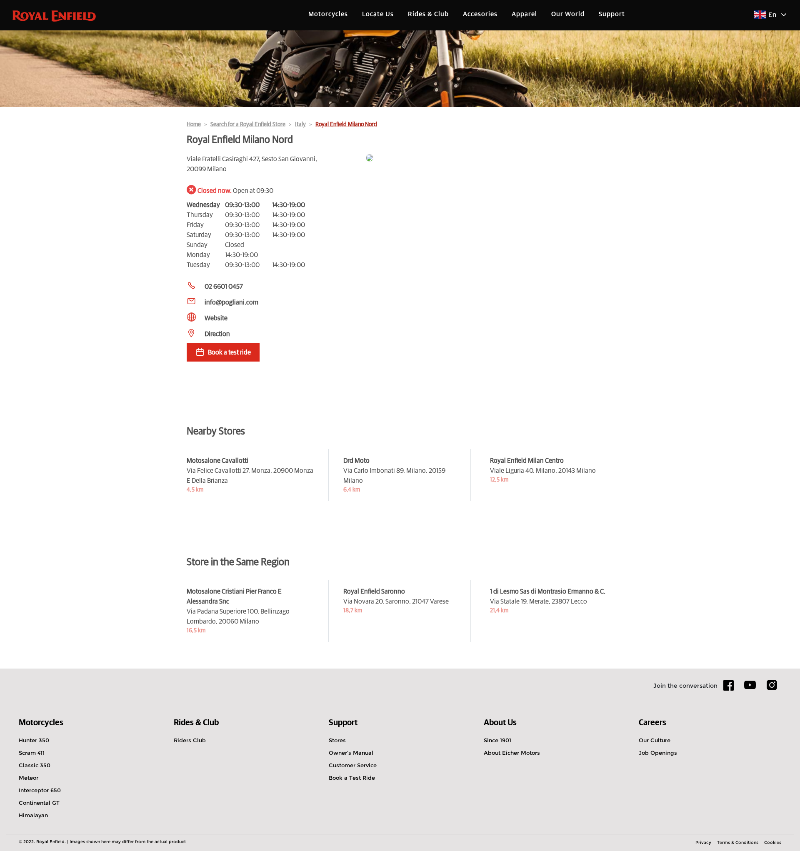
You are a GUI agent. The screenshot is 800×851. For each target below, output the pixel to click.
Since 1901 (497, 740)
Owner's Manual (351, 752)
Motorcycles (328, 14)
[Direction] (489, 158)
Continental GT (39, 802)
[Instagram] (771, 688)
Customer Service (353, 765)
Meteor (28, 777)
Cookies (772, 842)
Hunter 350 (34, 740)
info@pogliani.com (231, 302)
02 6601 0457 (224, 286)
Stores (337, 740)
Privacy (703, 842)
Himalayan (33, 815)
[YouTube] (750, 688)
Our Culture (654, 740)
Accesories (480, 14)
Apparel (524, 14)
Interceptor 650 (40, 790)
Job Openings (658, 752)
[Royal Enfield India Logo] (54, 15)
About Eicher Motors (512, 752)
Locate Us (378, 14)
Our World (568, 14)
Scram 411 (32, 752)
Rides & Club (428, 14)
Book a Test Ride (352, 777)
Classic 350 (34, 765)
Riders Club (190, 740)
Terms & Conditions (737, 842)
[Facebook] (728, 688)
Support (612, 14)
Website (216, 318)
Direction (217, 334)
